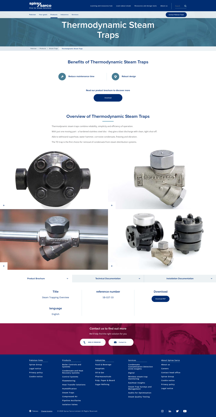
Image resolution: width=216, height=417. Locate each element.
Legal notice (35, 368)
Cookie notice (36, 376)
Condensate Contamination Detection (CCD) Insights (140, 366)
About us (165, 364)
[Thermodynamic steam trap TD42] (162, 178)
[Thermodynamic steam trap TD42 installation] (54, 239)
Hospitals (99, 368)
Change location (46, 411)
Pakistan (33, 48)
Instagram (162, 411)
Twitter (177, 411)
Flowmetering (68, 380)
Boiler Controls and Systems (71, 365)
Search (185, 6)
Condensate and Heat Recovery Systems (72, 371)
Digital (131, 373)
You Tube (185, 411)
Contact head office (170, 372)
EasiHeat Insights (136, 383)
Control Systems (70, 376)
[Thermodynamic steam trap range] (162, 239)
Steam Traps (53, 48)
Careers (165, 368)
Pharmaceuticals (103, 376)
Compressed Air (70, 396)
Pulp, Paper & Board (105, 380)
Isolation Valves (70, 404)
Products (43, 48)
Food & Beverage (103, 364)
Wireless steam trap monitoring (138, 377)
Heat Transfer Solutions (74, 384)
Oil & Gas (99, 372)
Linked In (170, 411)
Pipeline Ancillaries (71, 400)
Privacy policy (36, 372)
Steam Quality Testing (139, 397)
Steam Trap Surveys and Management (140, 388)
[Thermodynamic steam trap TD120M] (54, 178)
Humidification (69, 388)
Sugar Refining (102, 384)
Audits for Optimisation (139, 393)
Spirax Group (35, 364)
